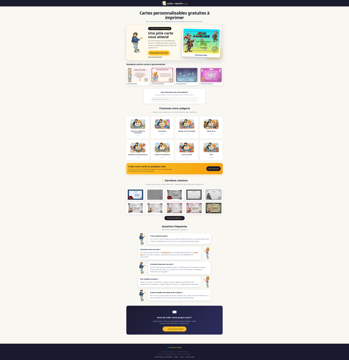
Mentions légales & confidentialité (163, 357)
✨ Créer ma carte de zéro (174, 329)
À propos (176, 357)
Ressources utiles (189, 357)
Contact (182, 357)
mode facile (166, 252)
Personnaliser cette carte (159, 53)
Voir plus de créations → (174, 218)
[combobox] (174, 99)
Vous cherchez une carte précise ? (174, 92)
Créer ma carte (213, 169)
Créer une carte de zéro (155, 57)
